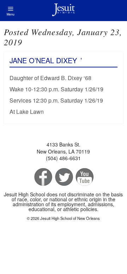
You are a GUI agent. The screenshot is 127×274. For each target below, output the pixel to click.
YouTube (84, 177)
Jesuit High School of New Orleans (63, 10)
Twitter (63, 177)
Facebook (42, 177)
